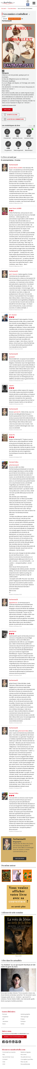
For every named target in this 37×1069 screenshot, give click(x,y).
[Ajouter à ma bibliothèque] (33, 129)
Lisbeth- (11, 386)
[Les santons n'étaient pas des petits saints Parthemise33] (16, 876)
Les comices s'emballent (25, 8)
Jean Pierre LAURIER (15, 208)
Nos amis (23, 1055)
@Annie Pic (17, 412)
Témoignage (24, 1017)
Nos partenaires (25, 1064)
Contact (4, 1059)
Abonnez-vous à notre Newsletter (14, 1037)
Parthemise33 (7, 21)
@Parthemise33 (14, 465)
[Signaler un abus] (3, 71)
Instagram (16, 1042)
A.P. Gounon (13, 315)
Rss (19, 1042)
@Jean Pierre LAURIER (15, 168)
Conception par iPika (27, 1059)
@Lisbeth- (12, 357)
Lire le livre (7, 109)
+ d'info (30, 126)
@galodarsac (13, 603)
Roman (4, 1014)
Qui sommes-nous (8, 1057)
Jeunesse (5, 1022)
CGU (3, 1062)
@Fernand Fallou (23, 731)
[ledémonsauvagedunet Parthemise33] (6, 876)
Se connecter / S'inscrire (27, 1)
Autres (11, 19)
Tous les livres (12, 8)
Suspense (5, 1017)
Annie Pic (12, 435)
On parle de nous (26, 1057)
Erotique (23, 1022)
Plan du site (24, 1062)
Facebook (3, 1042)
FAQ (3, 1055)
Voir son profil (19, 858)
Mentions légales (26, 1052)
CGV (3, 1064)
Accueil (3, 8)
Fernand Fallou (13, 462)
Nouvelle (17, 19)
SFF (3, 1019)
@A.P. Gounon (13, 274)
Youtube (10, 1042)
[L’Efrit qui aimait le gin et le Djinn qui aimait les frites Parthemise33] (27, 876)
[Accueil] (8, 3)
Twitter (6, 1042)
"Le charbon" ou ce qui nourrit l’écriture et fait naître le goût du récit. (18, 966)
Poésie (22, 1019)
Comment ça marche (8, 1052)
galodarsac (12, 631)
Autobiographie (25, 1014)
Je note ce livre (12, 114)
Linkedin (13, 1042)
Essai (4, 1024)
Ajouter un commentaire (15, 119)
